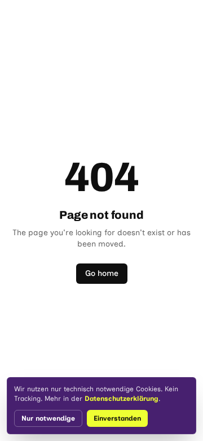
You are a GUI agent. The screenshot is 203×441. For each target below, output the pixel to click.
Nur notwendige (48, 418)
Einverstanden (117, 418)
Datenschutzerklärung (121, 399)
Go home (101, 273)
